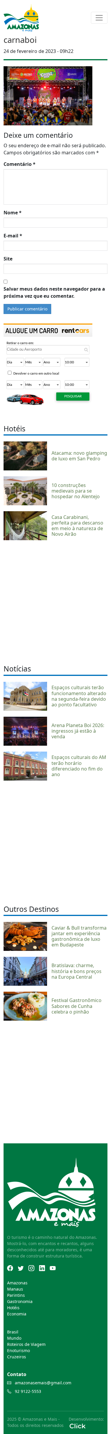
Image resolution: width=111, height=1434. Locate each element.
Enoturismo (18, 1350)
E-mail (13, 235)
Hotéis (13, 1307)
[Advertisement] (55, 601)
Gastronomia (20, 1301)
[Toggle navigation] (99, 18)
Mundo (14, 1338)
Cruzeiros (16, 1356)
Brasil (12, 1332)
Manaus (15, 1289)
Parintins (16, 1295)
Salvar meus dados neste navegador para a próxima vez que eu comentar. (54, 292)
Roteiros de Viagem (26, 1344)
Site (8, 258)
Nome (13, 212)
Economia (16, 1314)
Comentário (20, 164)
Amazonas (17, 1283)
